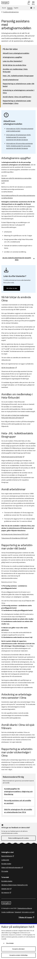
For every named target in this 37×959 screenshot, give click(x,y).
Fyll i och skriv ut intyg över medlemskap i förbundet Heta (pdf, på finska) (18, 416)
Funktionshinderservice (11, 12)
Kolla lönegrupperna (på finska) (13, 457)
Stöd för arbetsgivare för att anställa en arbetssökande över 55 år (18, 810)
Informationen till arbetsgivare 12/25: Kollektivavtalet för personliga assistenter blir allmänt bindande (18, 137)
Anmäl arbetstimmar (11, 80)
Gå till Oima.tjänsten (9, 368)
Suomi (4, 8)
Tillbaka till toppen (25, 917)
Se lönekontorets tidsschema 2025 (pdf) (14, 534)
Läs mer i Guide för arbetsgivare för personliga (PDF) (16, 259)
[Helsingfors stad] (6, 903)
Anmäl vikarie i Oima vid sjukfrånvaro (17, 97)
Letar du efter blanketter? (12, 61)
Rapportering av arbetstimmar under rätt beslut (18, 85)
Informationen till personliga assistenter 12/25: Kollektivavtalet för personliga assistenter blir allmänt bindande (19, 145)
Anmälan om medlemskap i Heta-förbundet (15, 70)
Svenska (9, 8)
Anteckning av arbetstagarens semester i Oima (18, 91)
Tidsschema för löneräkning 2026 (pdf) (14, 538)
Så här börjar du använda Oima (14, 65)
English (16, 8)
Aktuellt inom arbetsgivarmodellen (16, 53)
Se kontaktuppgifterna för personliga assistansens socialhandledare (18, 196)
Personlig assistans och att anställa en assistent (17, 801)
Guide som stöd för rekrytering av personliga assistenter (16, 179)
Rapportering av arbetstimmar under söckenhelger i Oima (17, 102)
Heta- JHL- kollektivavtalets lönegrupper (18, 76)
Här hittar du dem (11, 288)
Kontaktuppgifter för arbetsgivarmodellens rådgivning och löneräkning (18, 791)
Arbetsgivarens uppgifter (12, 57)
